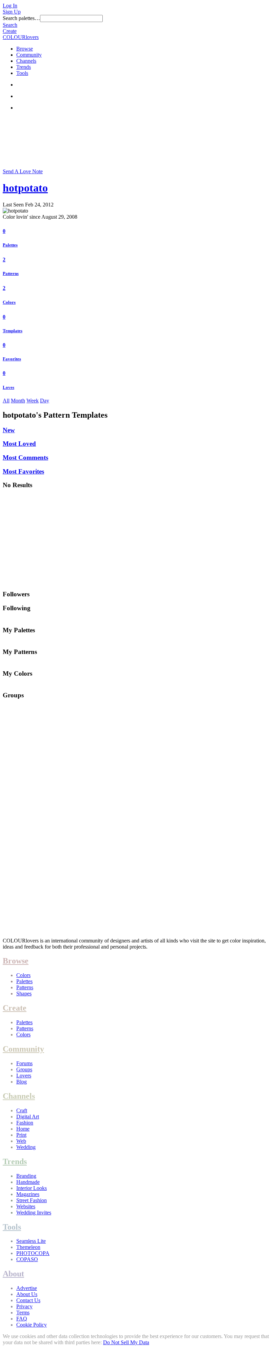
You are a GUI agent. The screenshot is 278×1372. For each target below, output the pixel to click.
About (13, 1273)
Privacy (24, 1306)
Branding (26, 1176)
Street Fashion (31, 1200)
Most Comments (25, 457)
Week (32, 400)
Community (29, 55)
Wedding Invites (33, 1212)
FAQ (21, 1318)
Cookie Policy (31, 1325)
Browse (24, 49)
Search (10, 25)
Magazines (27, 1194)
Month (18, 400)
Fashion (24, 1123)
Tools (22, 73)
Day (44, 400)
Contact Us (28, 1300)
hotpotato (25, 188)
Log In (10, 5)
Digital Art (27, 1116)
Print (21, 1135)
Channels (26, 61)
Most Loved (19, 443)
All (6, 400)
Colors (9, 302)
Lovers (23, 1075)
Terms (22, 1312)
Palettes (10, 244)
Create (10, 31)
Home (22, 1129)
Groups (24, 1069)
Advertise (26, 1288)
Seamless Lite (31, 1241)
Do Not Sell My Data (126, 1342)
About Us (26, 1294)
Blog (21, 1082)
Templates (12, 330)
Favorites (12, 358)
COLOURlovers (21, 37)
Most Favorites (23, 471)
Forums (24, 1063)
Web (21, 1141)
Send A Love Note (23, 171)
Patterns (11, 273)
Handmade (28, 1182)
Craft (21, 1110)
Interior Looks (31, 1188)
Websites (25, 1206)
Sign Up (12, 12)
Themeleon (28, 1247)
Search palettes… (21, 18)
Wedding (26, 1147)
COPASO (27, 1259)
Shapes (24, 993)
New (9, 430)
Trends (23, 67)
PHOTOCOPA (32, 1253)
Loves (8, 387)
